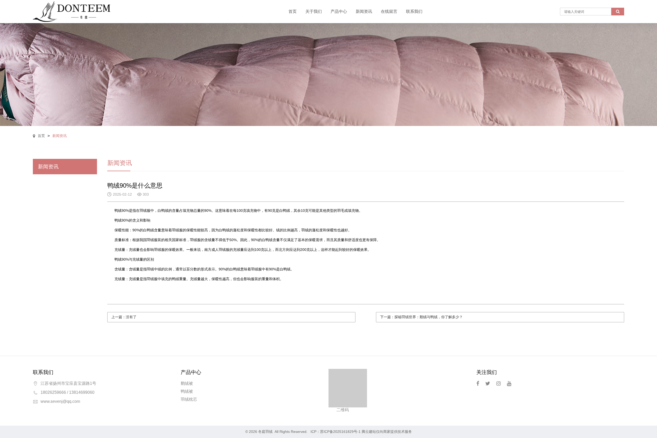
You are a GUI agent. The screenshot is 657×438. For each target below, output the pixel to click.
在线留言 (389, 11)
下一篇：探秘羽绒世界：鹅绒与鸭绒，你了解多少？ (421, 317)
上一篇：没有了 (124, 317)
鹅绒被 (187, 383)
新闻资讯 (364, 11)
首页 (292, 11)
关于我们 (313, 11)
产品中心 (339, 11)
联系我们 (414, 11)
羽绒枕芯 (189, 399)
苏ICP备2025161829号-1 (340, 432)
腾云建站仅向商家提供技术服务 (387, 432)
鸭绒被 (187, 391)
